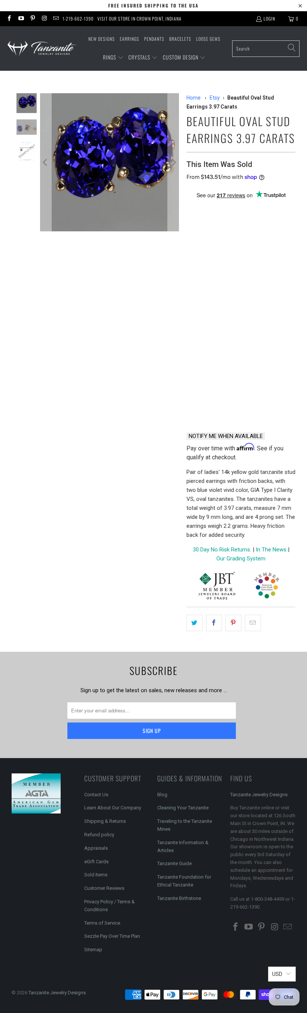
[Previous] (46, 162)
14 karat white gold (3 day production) (240, 246)
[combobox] (266, 48)
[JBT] (217, 587)
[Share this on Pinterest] (233, 623)
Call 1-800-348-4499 (212, 406)
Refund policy (99, 834)
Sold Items (95, 874)
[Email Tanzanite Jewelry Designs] (55, 18)
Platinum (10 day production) (230, 300)
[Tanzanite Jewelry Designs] (42, 48)
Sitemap (93, 949)
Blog (162, 794)
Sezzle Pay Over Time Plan (112, 936)
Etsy (215, 98)
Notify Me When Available (226, 436)
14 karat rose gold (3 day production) (239, 275)
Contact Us (96, 794)
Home (193, 98)
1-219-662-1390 (78, 18)
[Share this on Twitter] (194, 623)
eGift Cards (96, 861)
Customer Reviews (104, 888)
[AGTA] (266, 587)
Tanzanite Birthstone (179, 898)
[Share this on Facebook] (214, 623)
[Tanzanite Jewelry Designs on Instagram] (44, 18)
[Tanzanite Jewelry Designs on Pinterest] (32, 18)
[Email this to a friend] (253, 623)
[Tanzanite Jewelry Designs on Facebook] (9, 18)
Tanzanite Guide (174, 863)
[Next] (173, 162)
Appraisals (96, 848)
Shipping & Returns (105, 821)
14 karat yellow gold (218, 222)
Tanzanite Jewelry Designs (259, 794)
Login (269, 18)
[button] (113, 57)
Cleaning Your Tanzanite (183, 807)
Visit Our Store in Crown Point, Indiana (139, 18)
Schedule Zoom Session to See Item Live (241, 347)
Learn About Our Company (112, 807)
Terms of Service (102, 923)
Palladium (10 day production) (231, 320)
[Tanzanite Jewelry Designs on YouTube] (20, 18)
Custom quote (269, 406)
